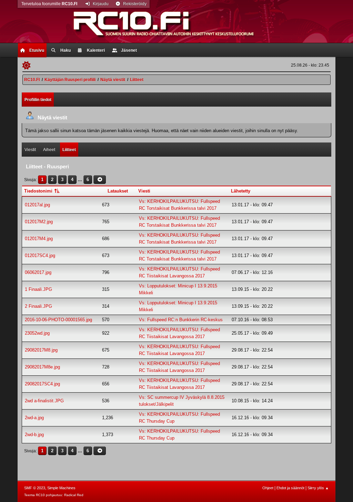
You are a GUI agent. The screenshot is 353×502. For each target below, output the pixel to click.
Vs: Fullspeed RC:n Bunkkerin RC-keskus (181, 319)
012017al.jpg (37, 204)
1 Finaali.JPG (38, 289)
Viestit (30, 149)
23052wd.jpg (37, 333)
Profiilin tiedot (37, 99)
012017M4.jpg (39, 238)
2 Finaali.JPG (38, 306)
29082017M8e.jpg (42, 367)
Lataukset (118, 191)
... (80, 179)
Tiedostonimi (39, 191)
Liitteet (69, 149)
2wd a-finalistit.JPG (44, 400)
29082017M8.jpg (41, 350)
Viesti (144, 191)
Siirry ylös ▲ (318, 488)
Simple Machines (61, 488)
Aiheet (49, 149)
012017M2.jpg (39, 221)
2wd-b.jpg (34, 434)
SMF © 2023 (34, 488)
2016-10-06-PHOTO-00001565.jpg (58, 319)
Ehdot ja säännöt (290, 488)
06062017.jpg (38, 272)
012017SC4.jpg (40, 255)
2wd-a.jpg (34, 417)
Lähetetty (240, 191)
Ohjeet (267, 488)
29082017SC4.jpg (42, 383)
